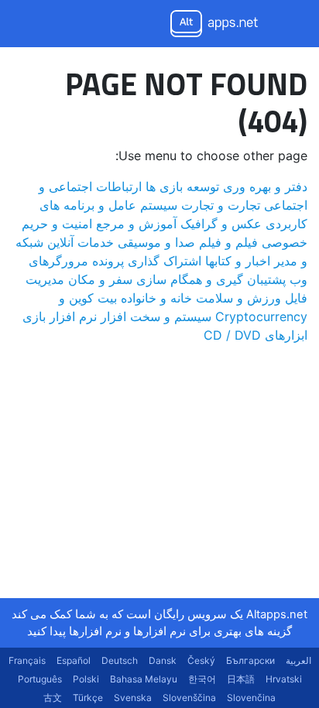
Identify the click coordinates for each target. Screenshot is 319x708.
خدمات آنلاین (80, 242)
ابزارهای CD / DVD (255, 335)
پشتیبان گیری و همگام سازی (211, 279)
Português (40, 679)
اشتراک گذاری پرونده (146, 260)
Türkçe (88, 697)
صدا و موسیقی (156, 242)
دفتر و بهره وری (265, 186)
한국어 (202, 679)
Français (27, 660)
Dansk (163, 660)
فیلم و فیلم (228, 242)
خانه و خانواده (156, 298)
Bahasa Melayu (143, 679)
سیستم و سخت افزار (156, 316)
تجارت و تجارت (220, 205)
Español (74, 660)
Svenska (133, 697)
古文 (52, 697)
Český (201, 660)
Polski (86, 679)
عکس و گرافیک (221, 223)
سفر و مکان (100, 279)
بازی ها (164, 186)
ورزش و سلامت (238, 298)
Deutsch (119, 660)
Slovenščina (189, 697)
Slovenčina (251, 697)
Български (250, 660)
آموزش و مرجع (136, 223)
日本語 (241, 679)
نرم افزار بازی (59, 316)
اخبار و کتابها (237, 260)
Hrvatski (284, 679)
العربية (298, 660)
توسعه (203, 186)
